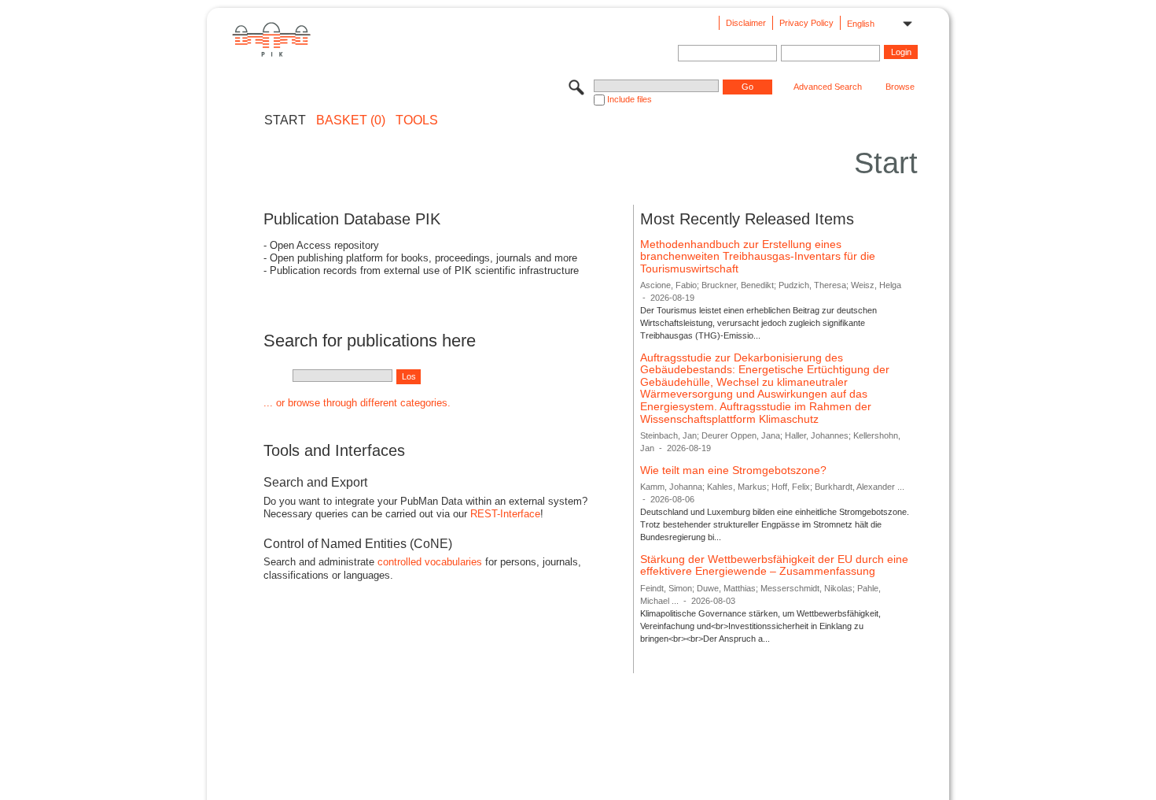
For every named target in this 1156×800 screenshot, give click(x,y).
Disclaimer (746, 23)
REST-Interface (505, 514)
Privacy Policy (806, 23)
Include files (629, 99)
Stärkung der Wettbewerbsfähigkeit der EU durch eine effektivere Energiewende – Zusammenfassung (774, 565)
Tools (417, 120)
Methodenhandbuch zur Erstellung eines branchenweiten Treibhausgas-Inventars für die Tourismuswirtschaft (757, 256)
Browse (900, 86)
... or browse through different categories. (357, 403)
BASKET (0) (350, 120)
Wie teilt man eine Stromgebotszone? (733, 470)
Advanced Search (827, 86)
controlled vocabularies (429, 562)
